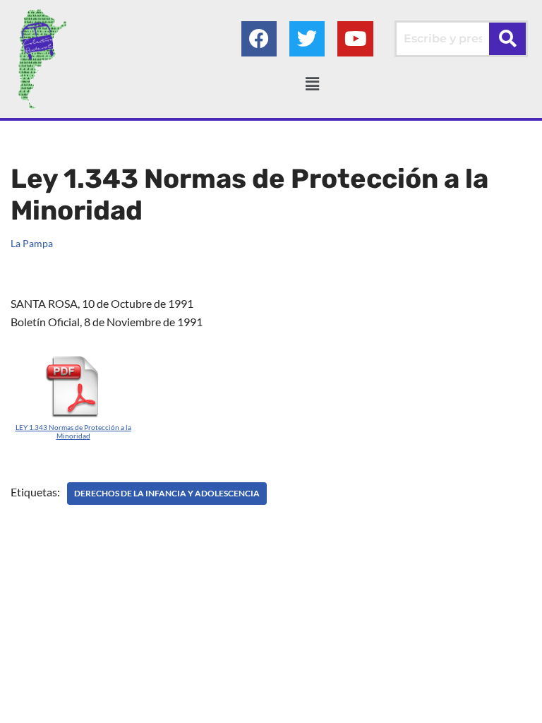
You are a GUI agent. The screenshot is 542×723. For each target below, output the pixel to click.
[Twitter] (307, 38)
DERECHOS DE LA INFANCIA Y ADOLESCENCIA (167, 493)
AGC (418, 708)
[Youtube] (355, 38)
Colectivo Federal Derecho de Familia (210, 708)
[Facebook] (259, 38)
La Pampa (32, 243)
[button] (312, 84)
